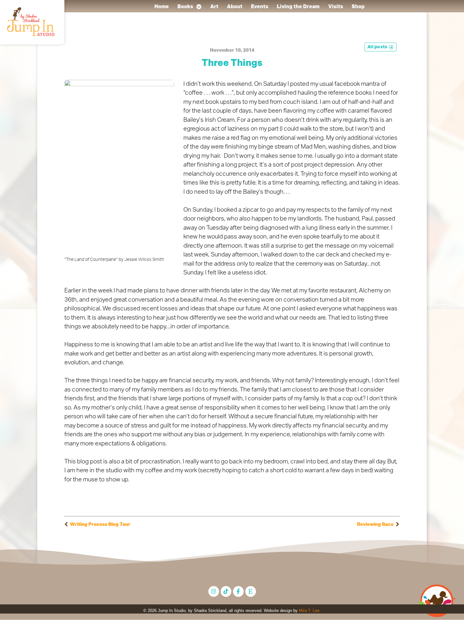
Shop (358, 6)
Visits (335, 6)
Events (259, 6)
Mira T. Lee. (310, 610)
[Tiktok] (226, 591)
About (235, 6)
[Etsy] (250, 591)
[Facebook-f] (238, 591)
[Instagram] (213, 591)
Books (185, 6)
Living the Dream (298, 6)
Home (161, 6)
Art (214, 6)
